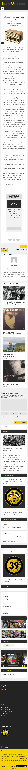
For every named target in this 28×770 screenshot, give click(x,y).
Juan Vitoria (14, 21)
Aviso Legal (4, 689)
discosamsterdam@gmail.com (9, 676)
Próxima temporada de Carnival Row (11, 536)
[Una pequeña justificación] (14, 344)
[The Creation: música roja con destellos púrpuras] (14, 293)
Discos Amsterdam (6, 709)
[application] (14, 660)
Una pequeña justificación (9, 355)
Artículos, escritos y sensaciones (14, 23)
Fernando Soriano (7, 606)
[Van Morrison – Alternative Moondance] (14, 319)
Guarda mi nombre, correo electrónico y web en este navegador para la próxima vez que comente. (13, 418)
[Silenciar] (22, 666)
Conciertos (5, 593)
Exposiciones (5, 603)
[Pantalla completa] (24, 666)
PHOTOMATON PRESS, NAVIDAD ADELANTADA (13, 523)
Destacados (13, 25)
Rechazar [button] (24, 766)
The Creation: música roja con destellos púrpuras (14, 303)
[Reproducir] (3, 666)
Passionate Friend (11, 384)
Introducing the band (7, 609)
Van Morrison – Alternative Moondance (13, 333)
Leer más (14, 768)
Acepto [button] (18, 766)
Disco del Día (5, 599)
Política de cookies (6, 693)
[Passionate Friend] (14, 371)
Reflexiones (5, 613)
